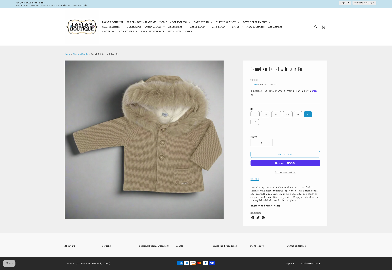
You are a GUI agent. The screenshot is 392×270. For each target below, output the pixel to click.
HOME (163, 22)
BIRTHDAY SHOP (226, 22)
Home (67, 54)
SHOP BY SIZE (125, 31)
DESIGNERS (175, 26)
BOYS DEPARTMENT (255, 22)
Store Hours (257, 246)
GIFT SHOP (218, 26)
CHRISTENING (111, 26)
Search (180, 246)
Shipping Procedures (225, 246)
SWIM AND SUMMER (180, 31)
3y (308, 114)
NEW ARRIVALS (256, 26)
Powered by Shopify (101, 263)
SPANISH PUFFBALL (152, 31)
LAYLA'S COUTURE (112, 22)
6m (265, 114)
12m (276, 114)
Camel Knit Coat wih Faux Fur (105, 54)
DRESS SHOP (197, 26)
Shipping (254, 84)
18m (288, 114)
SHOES (106, 31)
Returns (106, 246)
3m (255, 114)
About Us (70, 246)
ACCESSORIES (178, 22)
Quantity (254, 137)
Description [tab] (255, 179)
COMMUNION (153, 26)
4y (255, 121)
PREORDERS (275, 26)
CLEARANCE (134, 26)
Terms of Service (296, 246)
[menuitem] (113, 22)
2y (298, 114)
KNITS (235, 26)
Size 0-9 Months (80, 54)
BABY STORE (201, 22)
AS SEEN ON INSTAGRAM (141, 22)
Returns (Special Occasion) (154, 246)
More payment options (285, 172)
